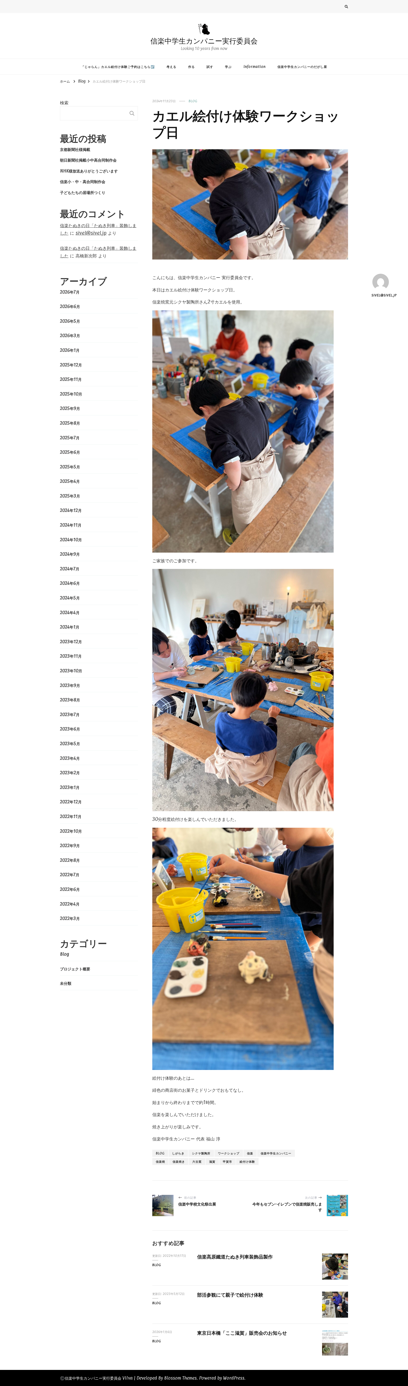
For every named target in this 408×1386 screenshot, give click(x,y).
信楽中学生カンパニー (276, 1153)
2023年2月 (70, 772)
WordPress (233, 1378)
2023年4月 (70, 758)
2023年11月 (71, 656)
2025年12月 (71, 364)
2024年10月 (71, 539)
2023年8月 (70, 699)
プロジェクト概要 (75, 968)
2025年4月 (70, 481)
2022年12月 (71, 801)
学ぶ (228, 66)
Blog (193, 101)
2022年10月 (71, 831)
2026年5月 (70, 321)
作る (191, 66)
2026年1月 (70, 350)
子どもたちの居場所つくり (82, 192)
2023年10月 (71, 670)
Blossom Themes (180, 1378)
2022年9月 (70, 845)
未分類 (65, 983)
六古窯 (197, 1161)
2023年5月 (70, 743)
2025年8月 (70, 423)
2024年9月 (70, 554)
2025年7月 (70, 437)
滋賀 (212, 1161)
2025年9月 (70, 408)
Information (254, 66)
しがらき (178, 1153)
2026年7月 (70, 292)
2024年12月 (71, 510)
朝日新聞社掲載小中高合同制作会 (88, 160)
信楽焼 (160, 1161)
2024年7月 (69, 568)
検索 (64, 102)
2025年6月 (70, 452)
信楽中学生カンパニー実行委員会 (204, 41)
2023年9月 (70, 685)
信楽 (250, 1153)
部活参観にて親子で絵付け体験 (230, 1294)
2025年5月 (70, 466)
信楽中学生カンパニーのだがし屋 (302, 66)
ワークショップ (228, 1153)
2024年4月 (70, 612)
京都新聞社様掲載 (75, 149)
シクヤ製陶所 (201, 1153)
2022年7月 (69, 874)
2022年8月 (70, 860)
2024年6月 (70, 583)
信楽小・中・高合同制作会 (82, 181)
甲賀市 (227, 1161)
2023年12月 (71, 641)
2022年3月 (70, 918)
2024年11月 (70, 525)
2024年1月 (69, 626)
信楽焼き (179, 1161)
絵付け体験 (247, 1161)
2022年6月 (70, 889)
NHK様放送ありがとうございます (89, 170)
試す (210, 66)
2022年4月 (70, 903)
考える (171, 66)
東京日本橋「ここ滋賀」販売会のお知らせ (242, 1332)
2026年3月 (70, 335)
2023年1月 (70, 787)
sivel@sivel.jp (380, 295)
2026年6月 (70, 306)
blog (160, 1153)
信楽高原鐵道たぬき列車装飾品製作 (235, 1256)
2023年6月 (70, 728)
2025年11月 (71, 379)
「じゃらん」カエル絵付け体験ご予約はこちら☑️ (118, 66)
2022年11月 (70, 816)
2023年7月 (70, 714)
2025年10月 (71, 393)
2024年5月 (70, 597)
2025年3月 (70, 495)
